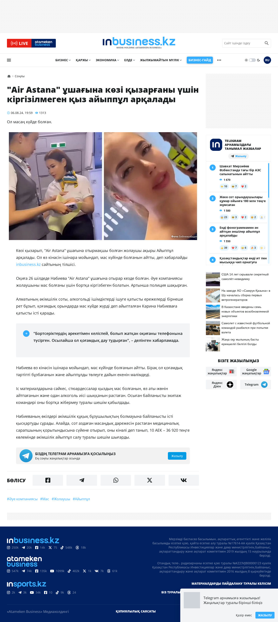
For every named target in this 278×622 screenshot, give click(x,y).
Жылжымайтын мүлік (159, 60)
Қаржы (82, 60)
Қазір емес (244, 615)
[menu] (9, 60)
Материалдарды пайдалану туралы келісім (231, 583)
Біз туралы (170, 592)
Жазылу (265, 615)
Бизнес (61, 60)
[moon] (258, 60)
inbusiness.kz (28, 264)
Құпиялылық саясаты (136, 611)
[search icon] (266, 43)
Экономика (106, 60)
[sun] (246, 60)
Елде (128, 60)
